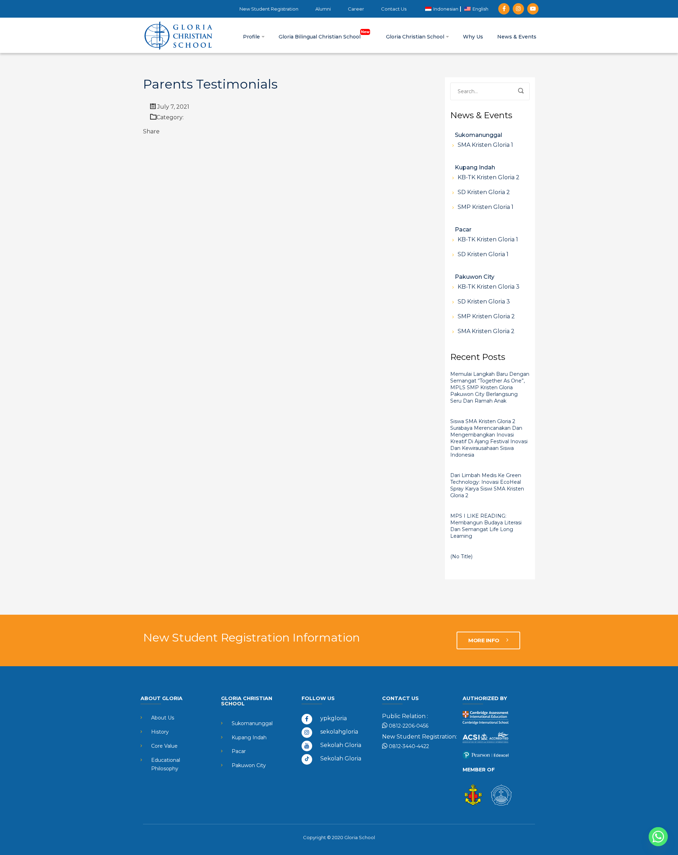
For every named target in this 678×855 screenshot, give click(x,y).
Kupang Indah (475, 167)
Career (356, 9)
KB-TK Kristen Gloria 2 (488, 177)
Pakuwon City (474, 276)
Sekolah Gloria (340, 745)
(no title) (461, 556)
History (160, 732)
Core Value (164, 746)
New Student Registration (268, 9)
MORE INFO (484, 640)
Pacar (463, 229)
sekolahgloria (339, 731)
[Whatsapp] (658, 836)
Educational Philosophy (165, 764)
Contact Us (393, 9)
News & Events (516, 37)
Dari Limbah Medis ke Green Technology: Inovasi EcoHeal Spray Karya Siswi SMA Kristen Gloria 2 (487, 485)
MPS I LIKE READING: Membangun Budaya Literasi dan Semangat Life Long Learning (486, 526)
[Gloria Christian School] (178, 35)
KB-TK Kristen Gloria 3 (488, 286)
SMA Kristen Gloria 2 (486, 331)
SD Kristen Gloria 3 (484, 301)
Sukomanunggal (478, 135)
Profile (252, 37)
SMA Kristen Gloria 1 (485, 145)
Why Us (473, 37)
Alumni (323, 9)
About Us (162, 718)
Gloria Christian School (416, 37)
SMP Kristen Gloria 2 (486, 316)
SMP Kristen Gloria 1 (485, 207)
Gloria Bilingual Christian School (320, 37)
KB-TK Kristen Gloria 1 (488, 239)
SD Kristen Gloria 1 (483, 254)
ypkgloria (333, 718)
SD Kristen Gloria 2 (484, 192)
